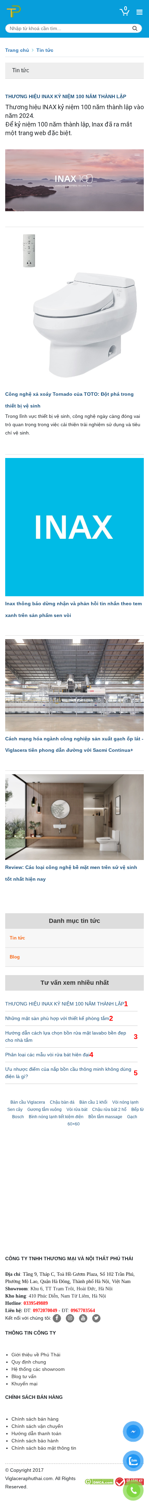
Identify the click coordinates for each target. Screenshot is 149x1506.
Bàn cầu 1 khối (93, 1102)
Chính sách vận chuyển (37, 1426)
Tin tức (17, 938)
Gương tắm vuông (44, 1109)
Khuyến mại (24, 1383)
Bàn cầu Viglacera (27, 1102)
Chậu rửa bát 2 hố (109, 1109)
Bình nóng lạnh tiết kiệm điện (56, 1116)
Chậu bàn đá (62, 1102)
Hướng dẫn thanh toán (36, 1433)
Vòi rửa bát (77, 1109)
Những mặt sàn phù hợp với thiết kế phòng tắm (57, 1018)
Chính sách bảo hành (35, 1440)
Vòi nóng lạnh (125, 1102)
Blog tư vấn (23, 1376)
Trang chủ (17, 50)
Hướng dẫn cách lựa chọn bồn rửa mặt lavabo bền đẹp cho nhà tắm (65, 1036)
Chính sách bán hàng (35, 1419)
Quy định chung (28, 1362)
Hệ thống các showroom (38, 1369)
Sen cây (15, 1109)
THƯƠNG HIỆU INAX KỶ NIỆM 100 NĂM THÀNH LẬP (65, 96)
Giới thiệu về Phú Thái (35, 1354)
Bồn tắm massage (105, 1116)
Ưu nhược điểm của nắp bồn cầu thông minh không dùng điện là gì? (68, 1072)
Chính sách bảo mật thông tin (43, 1448)
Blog (15, 957)
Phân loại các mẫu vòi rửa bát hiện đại (47, 1054)
